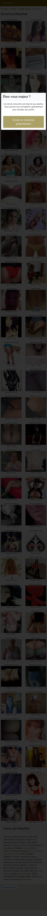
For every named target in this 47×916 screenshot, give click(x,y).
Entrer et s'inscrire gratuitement (23, 121)
